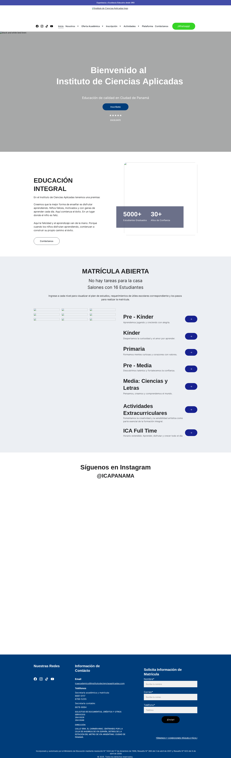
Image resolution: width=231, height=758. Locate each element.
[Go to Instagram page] (43, 26)
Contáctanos (161, 26)
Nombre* (149, 679)
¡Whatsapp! (184, 26)
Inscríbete (115, 106)
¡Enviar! (170, 719)
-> (191, 319)
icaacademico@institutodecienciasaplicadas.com (100, 683)
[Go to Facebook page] (38, 26)
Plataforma (147, 26)
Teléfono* (149, 705)
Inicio (61, 26)
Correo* (148, 692)
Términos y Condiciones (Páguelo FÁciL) (176, 738)
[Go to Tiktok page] (47, 26)
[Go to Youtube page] (51, 26)
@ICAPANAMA (115, 476)
